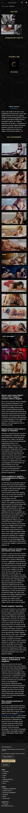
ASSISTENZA (5, 764)
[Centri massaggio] (14, 346)
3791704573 (14, 108)
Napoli (6, 6)
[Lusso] (14, 168)
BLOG (4, 783)
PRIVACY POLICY (7, 790)
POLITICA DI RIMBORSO (9, 792)
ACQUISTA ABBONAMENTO (8, 760)
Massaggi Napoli (12, 715)
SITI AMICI (6, 781)
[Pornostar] (14, 387)
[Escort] (14, 318)
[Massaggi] (14, 332)
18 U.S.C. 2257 (6, 798)
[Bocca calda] (14, 373)
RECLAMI (5, 794)
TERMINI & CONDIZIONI (9, 788)
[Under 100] (14, 155)
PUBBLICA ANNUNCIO (7, 756)
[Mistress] (14, 359)
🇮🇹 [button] (26, 2)
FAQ (4, 777)
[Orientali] (14, 291)
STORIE (5, 773)
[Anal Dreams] (14, 209)
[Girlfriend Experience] (14, 223)
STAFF (4, 775)
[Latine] (14, 236)
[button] (2, 2)
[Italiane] (14, 250)
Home (3, 6)
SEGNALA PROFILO (8, 779)
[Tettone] (14, 305)
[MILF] (14, 195)
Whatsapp (5, 804)
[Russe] (14, 264)
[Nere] (14, 277)
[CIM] (14, 182)
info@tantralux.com (8, 806)
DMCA (4, 796)
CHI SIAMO (6, 771)
